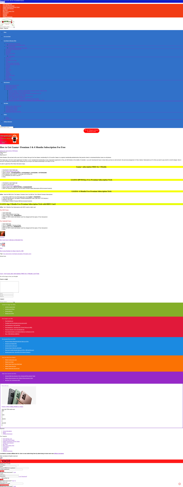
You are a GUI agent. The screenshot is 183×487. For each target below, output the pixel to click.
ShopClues (8, 74)
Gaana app (16, 253)
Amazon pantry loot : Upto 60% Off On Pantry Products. (18, 352)
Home (5, 32)
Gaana (16, 151)
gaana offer (22, 253)
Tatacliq (8, 72)
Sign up (2, 471)
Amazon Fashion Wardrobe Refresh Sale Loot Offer (17, 341)
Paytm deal (11, 56)
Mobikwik (8, 52)
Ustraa (7, 76)
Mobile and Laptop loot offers (13, 111)
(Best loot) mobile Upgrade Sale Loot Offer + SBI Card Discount (19, 350)
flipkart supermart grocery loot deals (18, 48)
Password (7, 468)
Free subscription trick (8, 253)
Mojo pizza (8, 70)
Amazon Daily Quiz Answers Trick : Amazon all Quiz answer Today (20, 376)
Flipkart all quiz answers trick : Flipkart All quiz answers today (19, 378)
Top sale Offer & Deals (8, 6)
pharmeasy (8, 57)
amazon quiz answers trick (12, 85)
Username (2, 465)
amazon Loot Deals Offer (11, 343)
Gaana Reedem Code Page (12, 185)
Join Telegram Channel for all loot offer (92, 130)
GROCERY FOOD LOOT (11, 110)
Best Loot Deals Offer (8, 11)
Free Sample (9, 89)
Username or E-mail (5, 483)
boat (7, 61)
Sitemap (5, 15)
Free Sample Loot (7, 4)
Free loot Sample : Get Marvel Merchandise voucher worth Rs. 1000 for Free (28, 90)
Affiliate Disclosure (7, 16)
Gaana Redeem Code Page (12, 171)
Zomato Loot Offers (9, 309)
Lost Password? (23, 476)
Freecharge (6, 12)
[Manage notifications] (179, 484)
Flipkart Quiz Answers (8, 8)
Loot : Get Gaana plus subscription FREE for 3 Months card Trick (19, 273)
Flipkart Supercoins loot (10, 366)
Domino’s (5, 14)
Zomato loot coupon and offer (13, 49)
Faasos (7, 71)
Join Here (2, 2)
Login (1, 479)
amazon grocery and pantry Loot (17, 45)
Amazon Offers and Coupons (13, 43)
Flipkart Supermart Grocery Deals (11, 7)
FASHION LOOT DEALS (11, 107)
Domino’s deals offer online (12, 63)
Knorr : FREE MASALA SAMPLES (17, 97)
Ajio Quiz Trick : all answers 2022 (12, 380)
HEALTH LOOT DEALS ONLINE (13, 106)
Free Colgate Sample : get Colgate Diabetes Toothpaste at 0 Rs (25, 93)
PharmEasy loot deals (11, 60)
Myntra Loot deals (10, 53)
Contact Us (8, 118)
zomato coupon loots (10, 307)
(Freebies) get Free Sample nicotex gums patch (21, 96)
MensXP (8, 66)
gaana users (28, 253)
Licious (7, 59)
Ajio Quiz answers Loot (11, 88)
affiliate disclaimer (59, 453)
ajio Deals (5, 10)
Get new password (4, 485)
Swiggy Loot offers (9, 313)
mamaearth (8, 50)
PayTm (7, 54)
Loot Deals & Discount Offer (10, 40)
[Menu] (0, 125)
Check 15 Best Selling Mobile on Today (12, 406)
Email (1, 466)
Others (5, 114)
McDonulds (8, 79)
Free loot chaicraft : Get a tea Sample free (19, 92)
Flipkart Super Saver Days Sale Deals (13, 364)
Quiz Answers (7, 82)
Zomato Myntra (8, 311)
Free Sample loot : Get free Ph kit (17, 94)
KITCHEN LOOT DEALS (12, 109)
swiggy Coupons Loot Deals (13, 64)
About (7, 117)
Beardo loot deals (10, 75)
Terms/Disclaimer (7, 431)
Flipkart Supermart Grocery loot (12, 368)
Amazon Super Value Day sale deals (13, 348)
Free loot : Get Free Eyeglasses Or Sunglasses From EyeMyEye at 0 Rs (26, 100)
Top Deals (6, 103)
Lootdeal (8, 67)
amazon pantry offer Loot (11, 345)
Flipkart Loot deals (10, 46)
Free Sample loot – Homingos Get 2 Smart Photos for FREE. (24, 99)
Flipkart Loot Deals (9, 362)
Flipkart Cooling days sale (11, 359)
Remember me (5, 478)
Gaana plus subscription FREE (7, 151)
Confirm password (4, 469)
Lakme (7, 68)
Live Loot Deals (7, 36)
